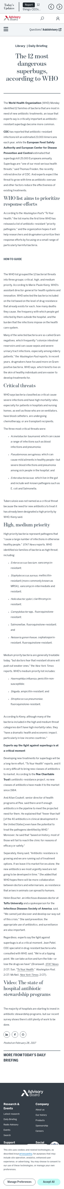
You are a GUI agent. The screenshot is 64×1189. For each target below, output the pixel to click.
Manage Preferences (19, 1182)
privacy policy (25, 1154)
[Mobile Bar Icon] (6, 29)
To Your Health (25, 970)
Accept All (49, 1182)
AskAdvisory (50, 29)
